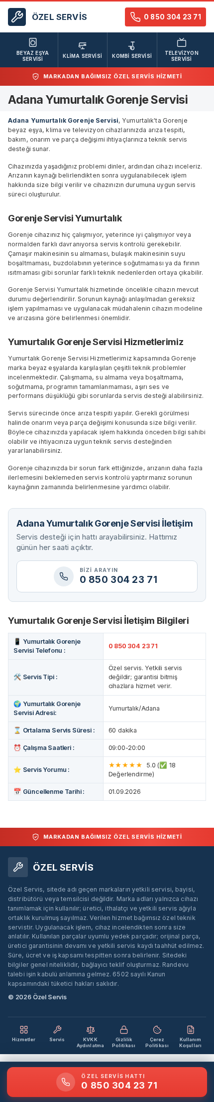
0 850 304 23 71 (133, 646)
